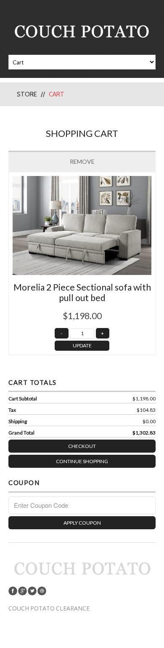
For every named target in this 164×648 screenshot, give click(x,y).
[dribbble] (41, 591)
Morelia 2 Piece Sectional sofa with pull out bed (82, 292)
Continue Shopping (82, 461)
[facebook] (12, 591)
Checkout (82, 446)
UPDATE (82, 345)
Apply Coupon (82, 523)
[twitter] (32, 591)
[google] (22, 591)
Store (27, 94)
